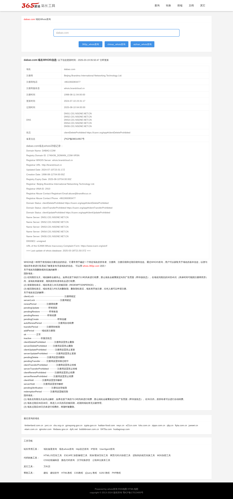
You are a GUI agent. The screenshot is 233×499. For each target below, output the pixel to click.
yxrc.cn (48, 425)
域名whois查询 (66, 449)
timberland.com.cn (34, 425)
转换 (168, 5)
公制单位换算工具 (101, 460)
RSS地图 (122, 489)
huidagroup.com (121, 429)
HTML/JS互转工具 (53, 455)
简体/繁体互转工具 (99, 455)
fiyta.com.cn (181, 425)
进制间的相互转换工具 (144, 455)
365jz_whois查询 (90, 44)
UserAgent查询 (107, 449)
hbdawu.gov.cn (60, 429)
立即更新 (104, 60)
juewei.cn (193, 425)
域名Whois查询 (43, 19)
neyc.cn (120, 425)
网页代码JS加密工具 (120, 455)
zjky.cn (170, 425)
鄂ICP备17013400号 (133, 492)
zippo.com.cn (158, 425)
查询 (157, 5)
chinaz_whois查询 (116, 44)
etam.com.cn (31, 429)
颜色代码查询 (68, 460)
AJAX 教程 (104, 473)
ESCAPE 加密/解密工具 (75, 455)
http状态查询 (82, 449)
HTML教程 (66, 473)
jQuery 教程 (91, 473)
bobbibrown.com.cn (89, 429)
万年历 (47, 466)
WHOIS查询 (157, 262)
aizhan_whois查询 (142, 44)
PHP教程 (116, 473)
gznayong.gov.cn (73, 425)
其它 (202, 5)
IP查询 (94, 449)
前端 (179, 5)
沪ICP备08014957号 (74, 139)
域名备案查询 (50, 449)
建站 (46, 473)
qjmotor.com (45, 429)
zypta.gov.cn (90, 425)
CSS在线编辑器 (51, 460)
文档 (191, 5)
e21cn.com (131, 425)
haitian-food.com (106, 425)
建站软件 (54, 473)
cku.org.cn (58, 425)
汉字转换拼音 (83, 460)
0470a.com (106, 429)
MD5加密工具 (164, 455)
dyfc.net (74, 429)
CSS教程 (78, 473)
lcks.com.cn (144, 425)
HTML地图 (133, 489)
